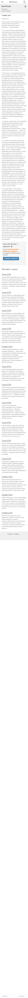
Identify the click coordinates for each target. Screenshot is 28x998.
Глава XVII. (6, 366)
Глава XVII (6, 274)
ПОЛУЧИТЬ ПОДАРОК (10, 258)
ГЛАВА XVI (5, 996)
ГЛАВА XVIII (21, 996)
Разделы (16, 534)
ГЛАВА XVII (7, 346)
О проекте (10, 534)
